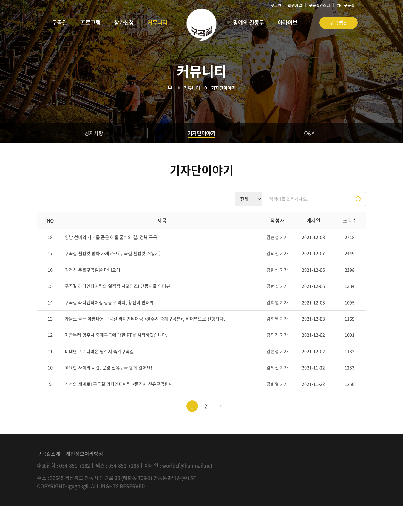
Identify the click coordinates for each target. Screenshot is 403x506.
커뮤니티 (192, 88)
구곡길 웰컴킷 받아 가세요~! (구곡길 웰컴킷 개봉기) (113, 253)
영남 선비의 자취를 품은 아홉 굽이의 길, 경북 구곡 (111, 237)
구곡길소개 (48, 453)
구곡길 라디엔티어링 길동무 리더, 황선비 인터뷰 (109, 302)
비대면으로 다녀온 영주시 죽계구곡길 (99, 351)
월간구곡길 (345, 5)
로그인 (276, 5)
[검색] (358, 199)
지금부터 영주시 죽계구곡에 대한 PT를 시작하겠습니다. (116, 335)
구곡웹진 (338, 22)
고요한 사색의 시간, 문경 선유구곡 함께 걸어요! (108, 367)
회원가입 (295, 5)
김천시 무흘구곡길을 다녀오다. (93, 270)
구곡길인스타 (319, 5)
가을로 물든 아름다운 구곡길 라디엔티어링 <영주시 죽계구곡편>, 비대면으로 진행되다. (145, 319)
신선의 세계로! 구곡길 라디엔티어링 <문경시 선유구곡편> (118, 384)
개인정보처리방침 (84, 453)
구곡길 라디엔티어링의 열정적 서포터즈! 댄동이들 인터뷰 (117, 286)
